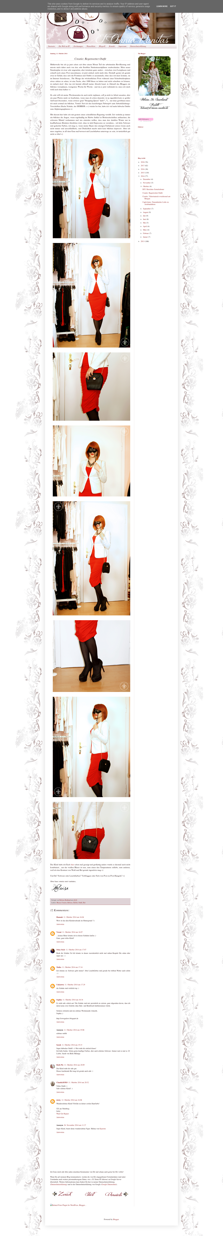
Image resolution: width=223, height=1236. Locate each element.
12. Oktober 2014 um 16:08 (72, 1100)
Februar (146, 233)
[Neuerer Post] (64, 1197)
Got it (173, 6)
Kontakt (112, 46)
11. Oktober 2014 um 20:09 (74, 1065)
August (146, 212)
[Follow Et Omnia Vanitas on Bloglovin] (145, 120)
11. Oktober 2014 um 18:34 (73, 999)
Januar (145, 237)
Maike (58, 967)
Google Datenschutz (109, 1184)
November (147, 182)
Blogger (116, 1219)
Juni (144, 219)
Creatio (64, 903)
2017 (143, 165)
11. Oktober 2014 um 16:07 (72, 932)
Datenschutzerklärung (138, 46)
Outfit (80, 903)
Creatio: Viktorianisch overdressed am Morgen (156, 197)
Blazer (59, 903)
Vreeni (58, 932)
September (147, 208)
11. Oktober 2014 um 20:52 (78, 1082)
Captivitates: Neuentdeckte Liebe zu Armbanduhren (155, 203)
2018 (143, 162)
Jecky (58, 1100)
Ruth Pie (59, 1064)
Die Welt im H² (64, 46)
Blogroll (102, 46)
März (145, 230)
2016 (143, 169)
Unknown (60, 984)
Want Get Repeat (62, 1113)
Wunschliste (91, 46)
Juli (144, 215)
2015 (143, 172)
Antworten (60, 924)
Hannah (59, 917)
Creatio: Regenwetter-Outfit (152, 193)
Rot (84, 903)
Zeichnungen (78, 46)
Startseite (51, 46)
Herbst (75, 903)
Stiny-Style (60, 949)
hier (73, 864)
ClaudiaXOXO (62, 1082)
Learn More (162, 6)
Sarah (58, 1044)
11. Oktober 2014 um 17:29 (75, 984)
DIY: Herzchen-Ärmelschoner (153, 189)
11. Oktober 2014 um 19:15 (72, 1045)
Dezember (147, 179)
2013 (143, 241)
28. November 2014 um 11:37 (75, 1125)
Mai (144, 222)
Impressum (122, 46)
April (145, 226)
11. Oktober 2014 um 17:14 (72, 967)
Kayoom (103, 1128)
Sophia (59, 999)
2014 (143, 176)
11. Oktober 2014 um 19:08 (74, 1030)
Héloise (70, 903)
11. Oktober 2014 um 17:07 (76, 949)
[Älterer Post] (116, 1197)
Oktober (146, 186)
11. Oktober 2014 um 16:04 (73, 917)
